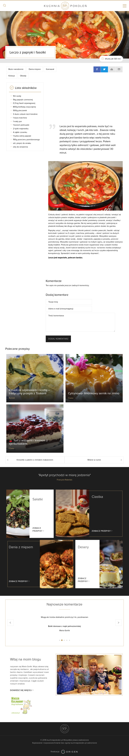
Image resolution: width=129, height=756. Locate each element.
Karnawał (50, 69)
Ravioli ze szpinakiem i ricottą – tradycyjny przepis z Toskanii (29, 391)
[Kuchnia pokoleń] (64, 6)
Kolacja (11, 76)
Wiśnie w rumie (94, 460)
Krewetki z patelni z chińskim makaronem (35, 460)
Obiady (23, 76)
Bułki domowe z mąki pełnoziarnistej (63, 626)
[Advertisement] (87, 102)
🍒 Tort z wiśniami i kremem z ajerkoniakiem (28, 442)
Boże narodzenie (15, 69)
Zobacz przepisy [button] (37, 529)
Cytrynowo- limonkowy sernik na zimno (93, 393)
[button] (10, 623)
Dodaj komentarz (58, 339)
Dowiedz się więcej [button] (21, 690)
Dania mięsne (35, 69)
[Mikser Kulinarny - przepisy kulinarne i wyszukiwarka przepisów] (21, 705)
